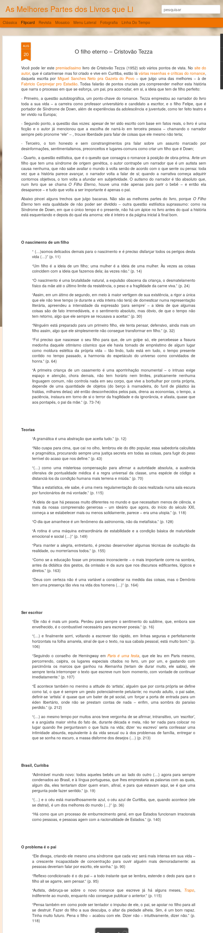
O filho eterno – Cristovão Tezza (114, 51)
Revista (45, 22)
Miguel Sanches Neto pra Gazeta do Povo (96, 78)
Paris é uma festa (123, 655)
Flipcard (28, 22)
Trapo (189, 890)
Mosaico (62, 22)
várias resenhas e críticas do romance (172, 73)
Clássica (10, 22)
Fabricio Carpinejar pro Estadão (49, 83)
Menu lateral (84, 22)
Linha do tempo (136, 22)
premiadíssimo (68, 67)
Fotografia (109, 22)
